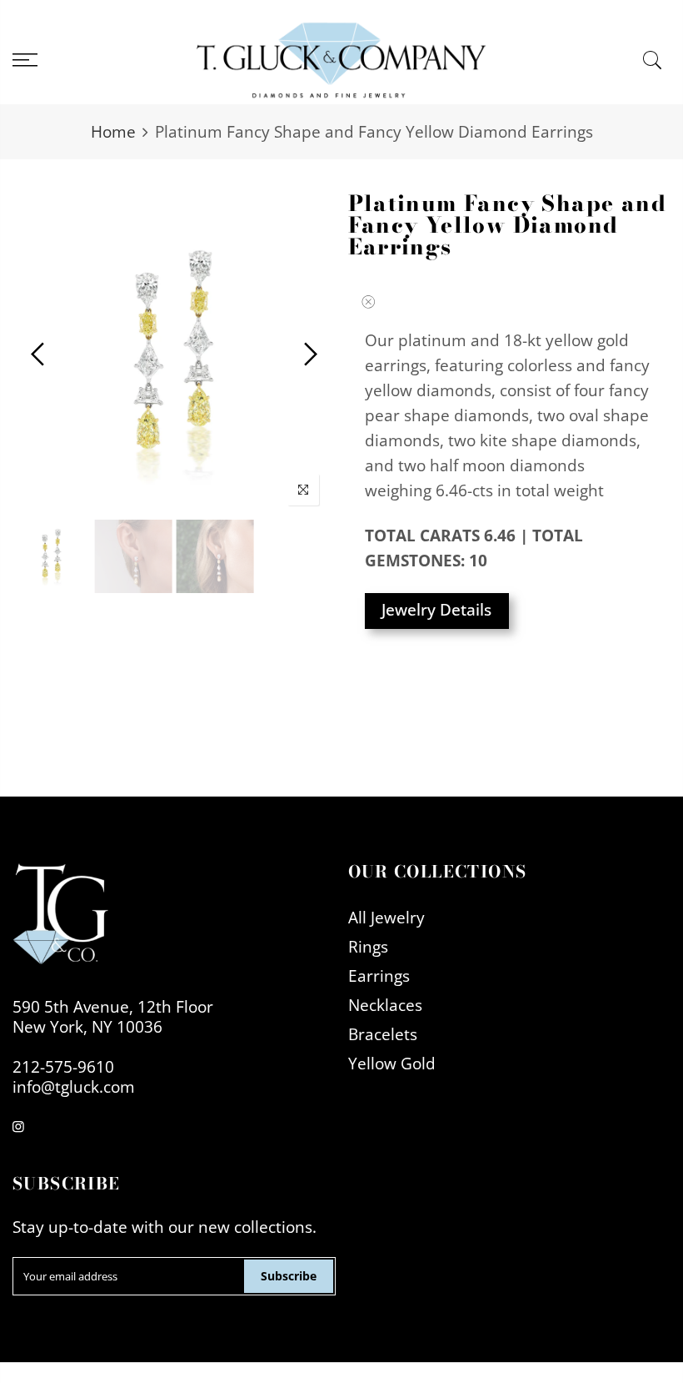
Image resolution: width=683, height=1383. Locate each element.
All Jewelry (386, 917)
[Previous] (39, 353)
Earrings (379, 975)
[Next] (308, 353)
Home (113, 131)
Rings (368, 946)
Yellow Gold (392, 1063)
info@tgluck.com (73, 1086)
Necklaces (385, 1004)
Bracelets (382, 1033)
